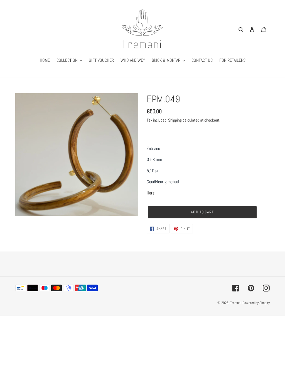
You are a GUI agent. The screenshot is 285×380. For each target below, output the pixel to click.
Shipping (175, 120)
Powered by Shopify (256, 302)
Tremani (235, 302)
